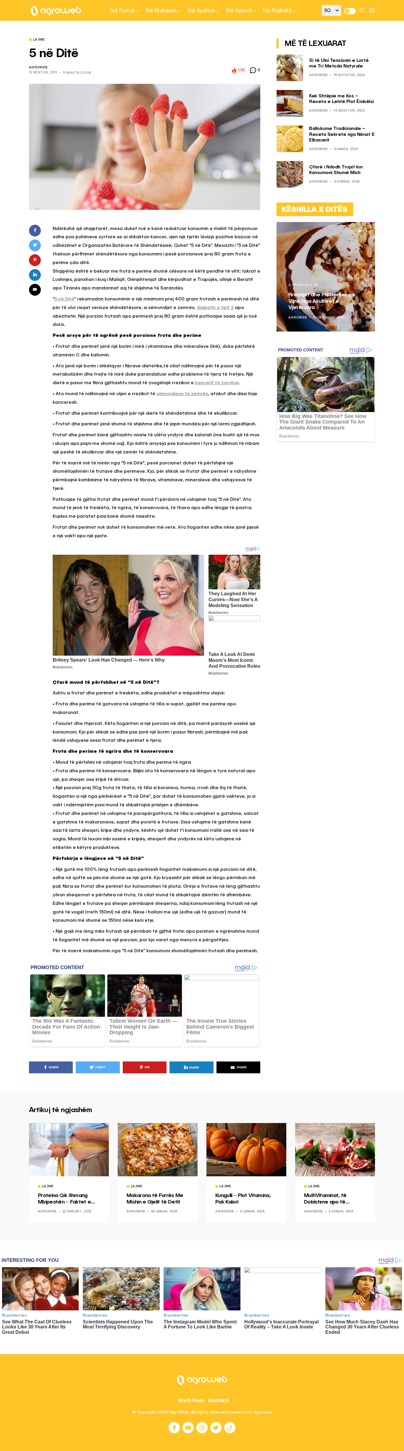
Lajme (39, 39)
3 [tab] (366, 231)
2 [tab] (363, 231)
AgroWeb (38, 67)
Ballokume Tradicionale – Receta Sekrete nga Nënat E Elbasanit (341, 135)
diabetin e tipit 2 (215, 307)
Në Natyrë (239, 10)
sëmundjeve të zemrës (182, 394)
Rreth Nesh (191, 1400)
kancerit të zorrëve (217, 383)
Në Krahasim (161, 10)
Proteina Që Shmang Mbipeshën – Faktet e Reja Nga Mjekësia (64, 1199)
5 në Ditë (64, 299)
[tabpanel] (326, 277)
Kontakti (219, 1400)
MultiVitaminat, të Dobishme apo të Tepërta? (325, 1199)
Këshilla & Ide (306, 285)
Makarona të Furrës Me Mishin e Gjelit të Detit (155, 1199)
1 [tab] (359, 231)
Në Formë (122, 10)
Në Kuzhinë (201, 10)
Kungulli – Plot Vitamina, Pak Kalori (243, 1199)
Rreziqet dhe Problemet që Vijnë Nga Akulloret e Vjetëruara (321, 301)
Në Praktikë (277, 10)
